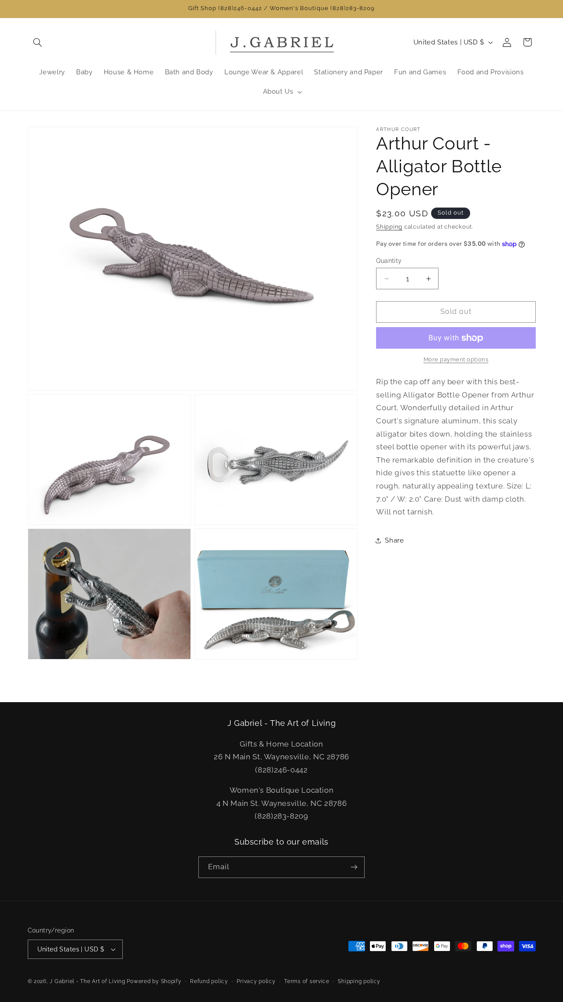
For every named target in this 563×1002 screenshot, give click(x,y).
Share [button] (394, 540)
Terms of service (306, 981)
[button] (38, 42)
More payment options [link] (456, 360)
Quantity (389, 260)
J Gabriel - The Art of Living (87, 981)
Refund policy (209, 981)
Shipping (389, 226)
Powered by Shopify (154, 981)
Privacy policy (256, 981)
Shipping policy (359, 981)
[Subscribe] (354, 867)
